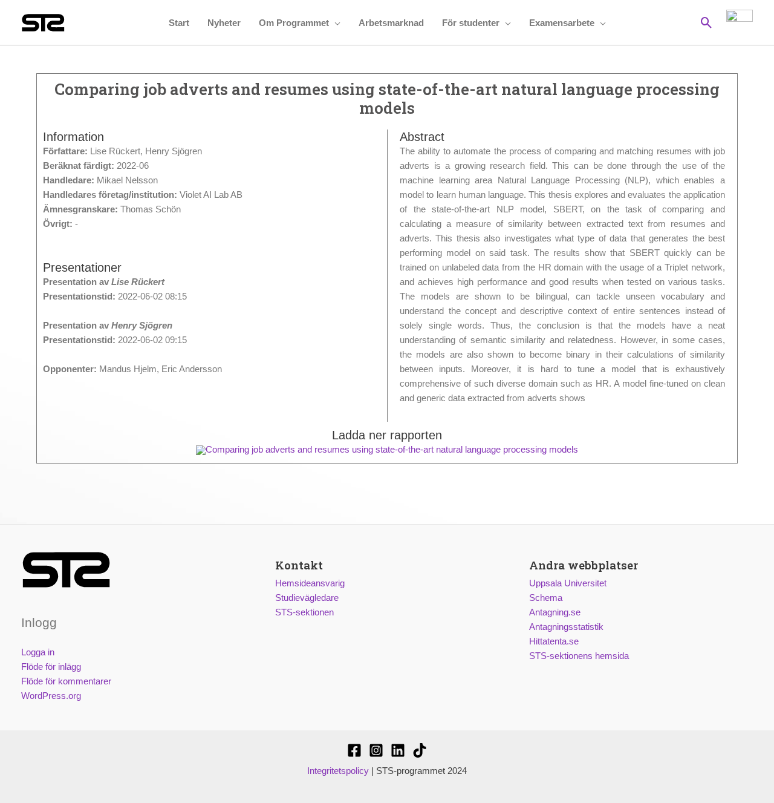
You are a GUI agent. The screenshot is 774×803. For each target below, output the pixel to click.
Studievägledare (307, 597)
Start (179, 23)
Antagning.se (554, 612)
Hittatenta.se (554, 641)
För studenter (470, 23)
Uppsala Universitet (568, 583)
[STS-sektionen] (354, 750)
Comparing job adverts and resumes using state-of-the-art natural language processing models (392, 449)
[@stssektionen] (376, 750)
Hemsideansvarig (310, 583)
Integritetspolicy (338, 770)
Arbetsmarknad (391, 23)
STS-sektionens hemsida (579, 656)
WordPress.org (51, 695)
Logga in (37, 652)
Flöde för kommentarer (66, 681)
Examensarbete (561, 23)
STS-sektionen (304, 612)
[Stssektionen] (419, 750)
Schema (545, 597)
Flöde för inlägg (51, 666)
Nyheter (224, 23)
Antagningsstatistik (566, 626)
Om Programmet (294, 23)
